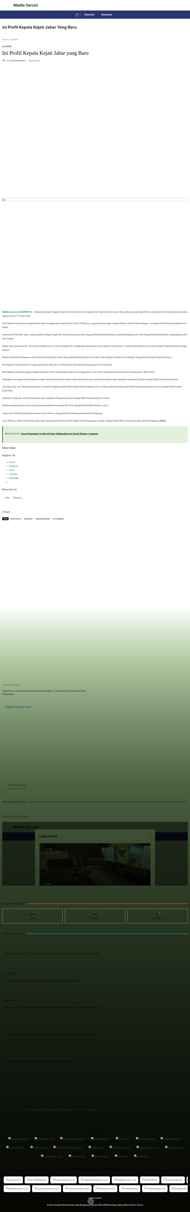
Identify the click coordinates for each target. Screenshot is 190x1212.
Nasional (106, 14)
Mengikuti (95, 911)
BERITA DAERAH (95, 1198)
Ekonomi (89, 14)
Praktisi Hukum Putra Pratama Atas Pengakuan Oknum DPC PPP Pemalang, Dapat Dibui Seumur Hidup (95, 1205)
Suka (32, 911)
